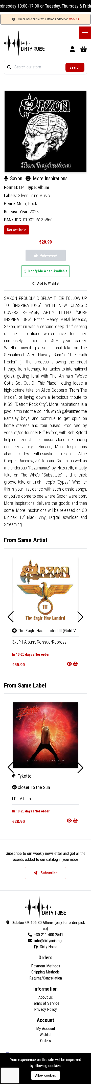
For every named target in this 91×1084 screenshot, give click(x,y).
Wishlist (46, 1034)
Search (75, 67)
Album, (30, 642)
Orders (45, 1040)
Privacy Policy (45, 1009)
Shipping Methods (45, 972)
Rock (32, 203)
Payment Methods (45, 966)
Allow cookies (45, 1075)
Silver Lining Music (34, 195)
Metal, (22, 203)
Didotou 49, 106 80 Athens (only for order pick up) (48, 925)
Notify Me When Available (47, 271)
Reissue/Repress (51, 642)
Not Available (16, 230)
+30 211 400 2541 (48, 934)
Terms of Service (45, 1003)
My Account (45, 1028)
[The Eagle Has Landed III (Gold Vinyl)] (45, 590)
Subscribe (48, 872)
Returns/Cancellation (45, 978)
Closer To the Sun (33, 787)
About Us (45, 997)
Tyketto (24, 776)
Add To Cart (48, 255)
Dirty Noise (48, 946)
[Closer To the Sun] (45, 735)
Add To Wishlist (47, 283)
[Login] (72, 50)
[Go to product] (73, 663)
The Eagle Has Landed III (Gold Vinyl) (50, 630)
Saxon (16, 178)
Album (43, 187)
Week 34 (74, 19)
